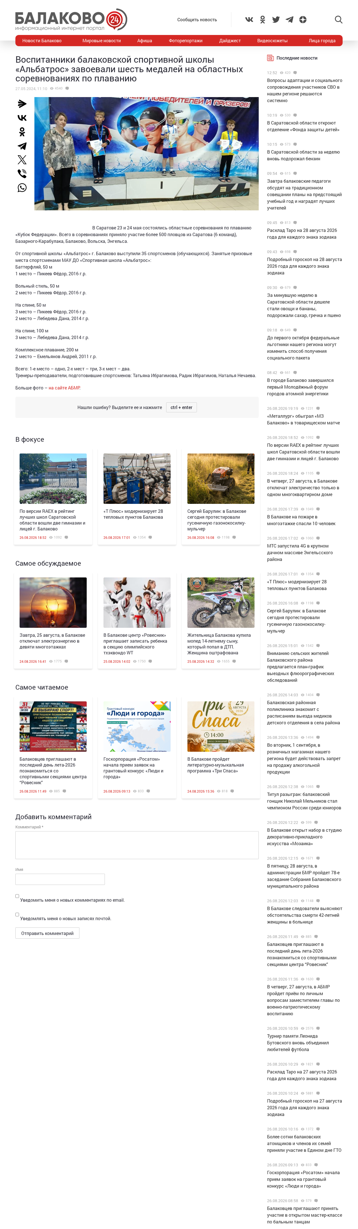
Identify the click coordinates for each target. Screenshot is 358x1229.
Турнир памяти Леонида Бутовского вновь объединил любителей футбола (298, 1042)
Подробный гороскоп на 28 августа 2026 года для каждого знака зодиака (304, 266)
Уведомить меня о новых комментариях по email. (72, 900)
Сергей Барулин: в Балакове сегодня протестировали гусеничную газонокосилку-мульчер (216, 520)
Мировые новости (102, 40)
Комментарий (29, 826)
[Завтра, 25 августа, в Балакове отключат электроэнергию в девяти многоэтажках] (53, 602)
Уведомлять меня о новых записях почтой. (65, 918)
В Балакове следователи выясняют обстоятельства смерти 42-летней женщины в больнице (304, 915)
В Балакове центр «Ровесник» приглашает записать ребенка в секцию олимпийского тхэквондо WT (135, 643)
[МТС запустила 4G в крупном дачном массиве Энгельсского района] (317, 538)
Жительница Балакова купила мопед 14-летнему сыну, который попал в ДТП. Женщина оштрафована (219, 643)
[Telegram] (24, 145)
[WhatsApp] (24, 187)
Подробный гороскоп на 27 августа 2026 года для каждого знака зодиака (304, 1107)
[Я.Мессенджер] (24, 104)
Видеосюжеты (272, 40)
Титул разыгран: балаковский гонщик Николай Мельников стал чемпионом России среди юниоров (304, 800)
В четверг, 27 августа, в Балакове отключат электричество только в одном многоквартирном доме (303, 487)
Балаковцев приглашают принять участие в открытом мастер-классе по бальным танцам (304, 1215)
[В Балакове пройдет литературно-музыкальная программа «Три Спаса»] (221, 726)
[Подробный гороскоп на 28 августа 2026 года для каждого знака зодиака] (294, 251)
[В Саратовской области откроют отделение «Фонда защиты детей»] (294, 115)
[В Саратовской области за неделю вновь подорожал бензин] (294, 144)
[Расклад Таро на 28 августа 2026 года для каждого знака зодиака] (294, 222)
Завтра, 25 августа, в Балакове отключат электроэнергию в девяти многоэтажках (52, 641)
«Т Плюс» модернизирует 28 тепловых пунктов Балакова (133, 514)
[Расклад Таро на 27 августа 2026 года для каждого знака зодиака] (317, 1064)
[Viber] (24, 173)
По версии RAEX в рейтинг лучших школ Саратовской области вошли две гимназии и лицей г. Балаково (52, 520)
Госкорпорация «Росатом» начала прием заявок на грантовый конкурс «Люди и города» (133, 767)
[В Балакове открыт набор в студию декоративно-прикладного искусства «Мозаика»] (315, 822)
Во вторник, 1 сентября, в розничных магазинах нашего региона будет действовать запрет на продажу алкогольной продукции (304, 758)
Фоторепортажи (185, 40)
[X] (24, 159)
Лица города (322, 40)
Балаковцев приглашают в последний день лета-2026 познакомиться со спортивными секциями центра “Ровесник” (53, 770)
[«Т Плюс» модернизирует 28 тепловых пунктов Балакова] (137, 478)
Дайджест (230, 40)
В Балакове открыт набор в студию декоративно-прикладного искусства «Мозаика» (304, 836)
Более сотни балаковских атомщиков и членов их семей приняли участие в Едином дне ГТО (304, 1143)
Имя (19, 869)
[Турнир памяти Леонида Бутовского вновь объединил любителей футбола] (317, 1028)
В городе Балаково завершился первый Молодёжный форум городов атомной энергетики (300, 386)
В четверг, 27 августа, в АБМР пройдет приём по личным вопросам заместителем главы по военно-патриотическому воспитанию (303, 1000)
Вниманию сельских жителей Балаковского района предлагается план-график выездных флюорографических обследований (300, 666)
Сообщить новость (197, 19)
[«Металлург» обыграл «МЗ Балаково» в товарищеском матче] (317, 408)
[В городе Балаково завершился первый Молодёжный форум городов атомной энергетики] (294, 372)
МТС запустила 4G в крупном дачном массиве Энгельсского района (300, 552)
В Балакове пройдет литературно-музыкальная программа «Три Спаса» (215, 765)
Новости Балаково (42, 40)
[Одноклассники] (24, 131)
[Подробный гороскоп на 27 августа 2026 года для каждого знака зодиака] (317, 1093)
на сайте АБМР (64, 388)
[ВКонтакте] (24, 117)
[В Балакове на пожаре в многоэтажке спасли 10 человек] (317, 509)
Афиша (144, 40)
